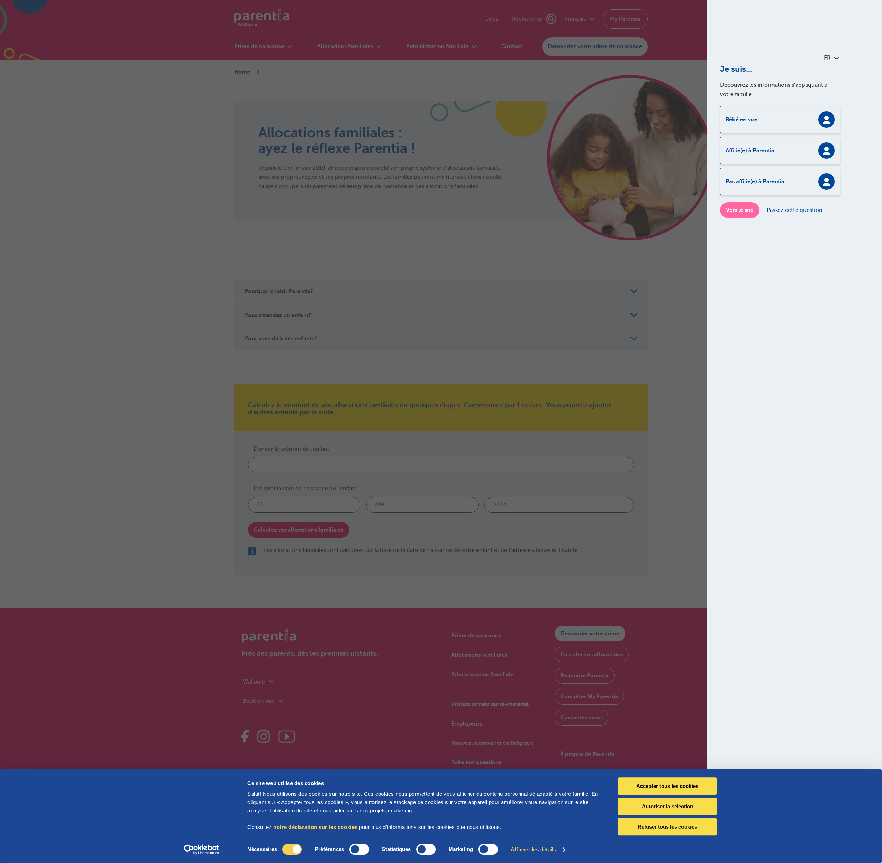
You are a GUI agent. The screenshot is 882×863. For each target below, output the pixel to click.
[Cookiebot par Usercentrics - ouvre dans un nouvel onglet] (202, 849)
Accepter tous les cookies (667, 786)
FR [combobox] (827, 58)
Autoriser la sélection (667, 806)
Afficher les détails (533, 849)
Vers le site (739, 210)
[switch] (359, 849)
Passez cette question (794, 210)
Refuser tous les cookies (667, 827)
